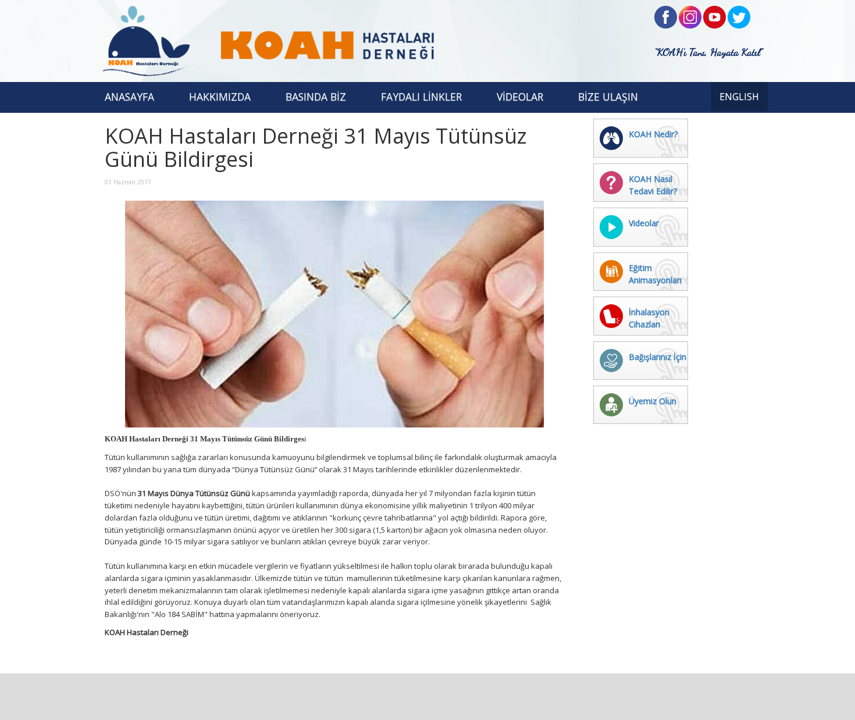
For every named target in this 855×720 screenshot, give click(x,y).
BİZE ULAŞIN (608, 97)
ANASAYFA (129, 97)
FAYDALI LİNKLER (421, 97)
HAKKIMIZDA (220, 97)
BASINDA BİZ (316, 97)
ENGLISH (739, 96)
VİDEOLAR (520, 97)
